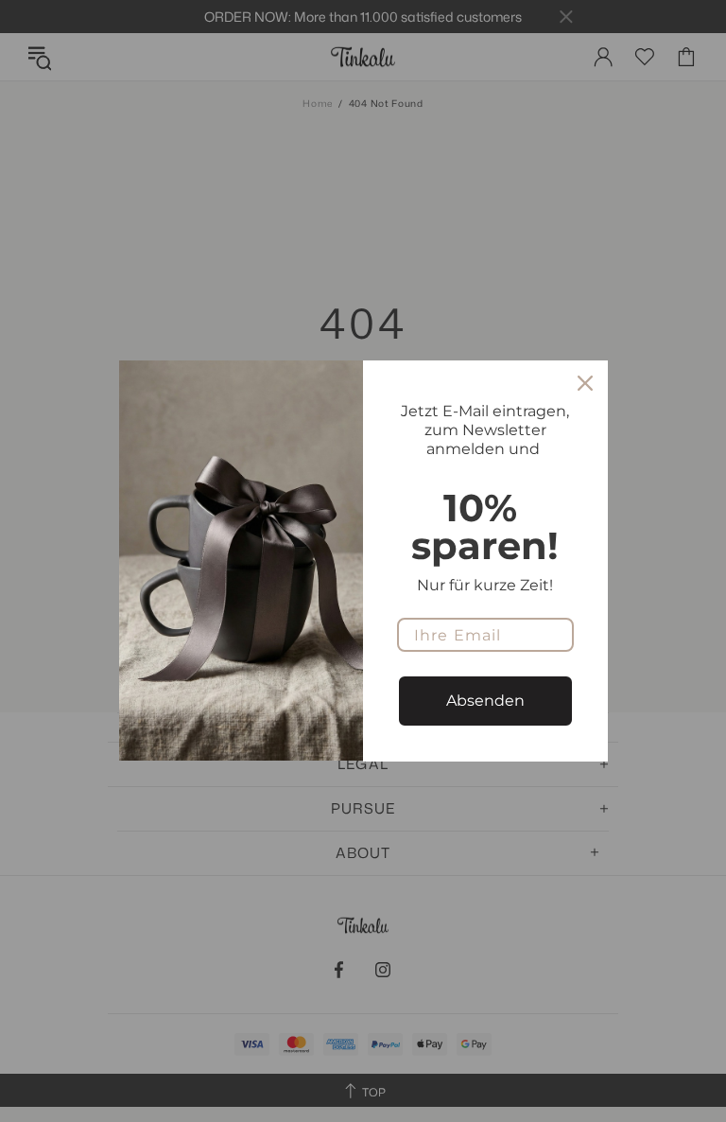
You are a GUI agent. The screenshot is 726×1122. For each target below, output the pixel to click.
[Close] (585, 383)
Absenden (485, 701)
